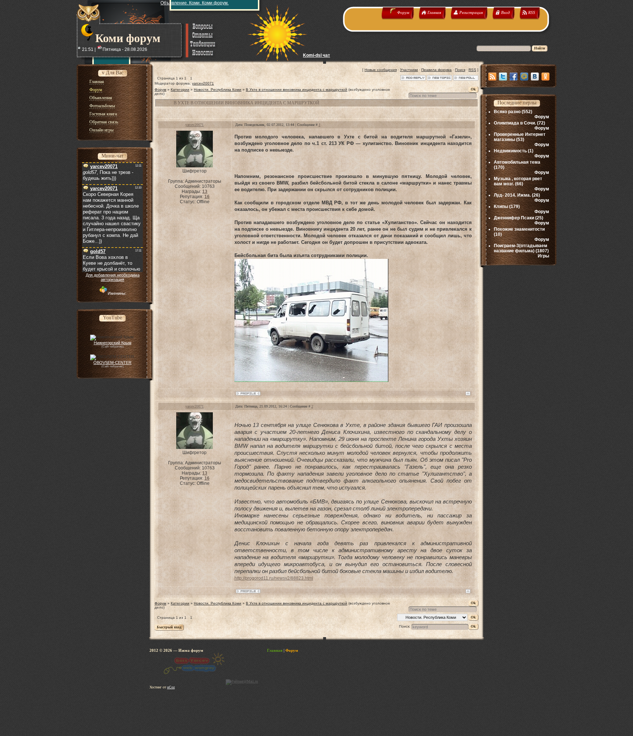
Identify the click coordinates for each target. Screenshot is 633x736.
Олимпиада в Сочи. (515, 123)
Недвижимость (510, 150)
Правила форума (436, 70)
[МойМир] (524, 77)
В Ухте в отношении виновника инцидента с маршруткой (296, 90)
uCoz (171, 687)
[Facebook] (514, 77)
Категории (180, 90)
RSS (472, 70)
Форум (160, 90)
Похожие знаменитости (519, 229)
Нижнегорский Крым (113, 343)
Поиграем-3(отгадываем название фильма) (520, 248)
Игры (543, 256)
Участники (409, 70)
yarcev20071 (203, 83)
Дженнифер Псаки (514, 217)
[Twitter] (503, 77)
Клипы (501, 206)
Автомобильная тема (517, 162)
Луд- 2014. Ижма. (512, 195)
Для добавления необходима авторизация (113, 277)
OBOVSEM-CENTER (112, 362)
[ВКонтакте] (535, 77)
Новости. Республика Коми (217, 90)
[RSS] (492, 77)
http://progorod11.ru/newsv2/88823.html (273, 578)
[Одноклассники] (545, 77)
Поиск (460, 70)
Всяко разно (507, 111)
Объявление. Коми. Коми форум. (194, 2)
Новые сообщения (380, 70)
